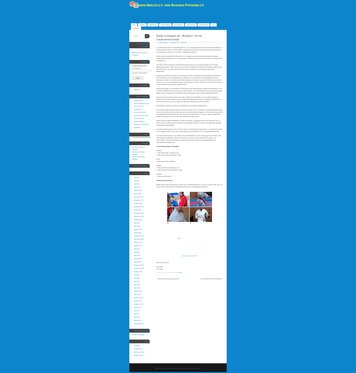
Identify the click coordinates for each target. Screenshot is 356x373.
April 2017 (137, 317)
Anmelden (137, 345)
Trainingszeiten (178, 25)
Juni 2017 (137, 310)
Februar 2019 (138, 258)
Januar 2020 (137, 232)
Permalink (179, 272)
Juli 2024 (136, 177)
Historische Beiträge (138, 334)
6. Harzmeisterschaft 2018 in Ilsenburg (211, 279)
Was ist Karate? (191, 25)
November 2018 (139, 268)
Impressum (136, 28)
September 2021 (139, 206)
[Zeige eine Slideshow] (189, 256)
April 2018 (137, 284)
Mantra (192, 368)
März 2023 (137, 187)
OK (147, 36)
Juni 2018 (137, 278)
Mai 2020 (136, 223)
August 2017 (137, 307)
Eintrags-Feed (138, 349)
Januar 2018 (137, 294)
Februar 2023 (138, 190)
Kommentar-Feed (139, 352)
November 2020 (139, 216)
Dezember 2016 (139, 323)
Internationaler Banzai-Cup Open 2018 (168, 279)
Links (213, 25)
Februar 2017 (138, 320)
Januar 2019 (137, 262)
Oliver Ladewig (163, 42)
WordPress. (198, 368)
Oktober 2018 (138, 271)
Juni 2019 (137, 249)
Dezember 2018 (139, 265)
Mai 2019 (136, 252)
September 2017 (139, 304)
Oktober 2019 (138, 242)
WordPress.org (138, 355)
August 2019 (137, 245)
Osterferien (137, 127)
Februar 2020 (138, 229)
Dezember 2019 (139, 236)
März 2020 (137, 226)
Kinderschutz (153, 25)
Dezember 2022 (139, 197)
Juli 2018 (136, 275)
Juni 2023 (137, 184)
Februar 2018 (138, 291)
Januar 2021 (137, 210)
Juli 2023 (136, 180)
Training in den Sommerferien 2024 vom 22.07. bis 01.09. (141, 103)
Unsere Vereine (165, 25)
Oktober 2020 (138, 219)
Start (134, 25)
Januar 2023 (137, 193)
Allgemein (183, 42)
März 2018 (137, 288)
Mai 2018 (136, 281)
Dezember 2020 (139, 213)
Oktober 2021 (138, 203)
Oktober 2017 (138, 301)
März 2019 (137, 255)
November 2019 (139, 239)
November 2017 (139, 297)
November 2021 (139, 200)
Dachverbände (203, 25)
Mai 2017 (136, 314)
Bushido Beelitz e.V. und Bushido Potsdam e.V (168, 5)
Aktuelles (142, 25)
